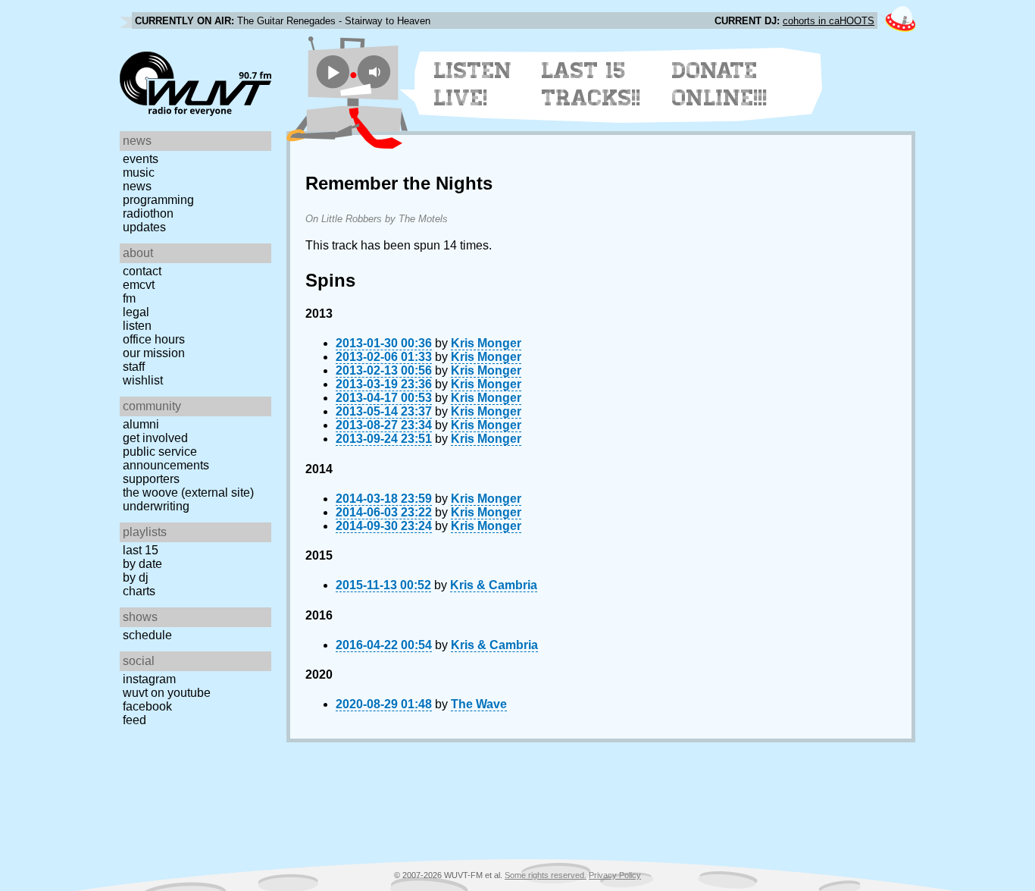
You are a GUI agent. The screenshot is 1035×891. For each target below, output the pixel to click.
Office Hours (154, 339)
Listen (137, 325)
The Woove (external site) (188, 492)
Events (140, 158)
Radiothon (148, 213)
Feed (134, 720)
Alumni (141, 424)
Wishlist (143, 380)
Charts (139, 591)
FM (129, 298)
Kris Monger (486, 343)
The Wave (479, 704)
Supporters (151, 478)
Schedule (147, 635)
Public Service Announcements (166, 458)
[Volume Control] (376, 72)
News (137, 186)
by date (142, 563)
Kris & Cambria (493, 585)
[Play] (333, 72)
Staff (134, 366)
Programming (158, 199)
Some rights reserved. (545, 875)
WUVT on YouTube (167, 692)
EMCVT (139, 284)
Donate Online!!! (720, 84)
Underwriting (156, 506)
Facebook (147, 706)
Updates (144, 227)
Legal (136, 312)
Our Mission (154, 353)
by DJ (136, 577)
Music (139, 172)
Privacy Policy (615, 875)
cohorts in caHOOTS (828, 21)
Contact (142, 271)
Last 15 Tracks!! (591, 84)
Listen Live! (473, 84)
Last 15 (140, 550)
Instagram (149, 679)
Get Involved (155, 437)
